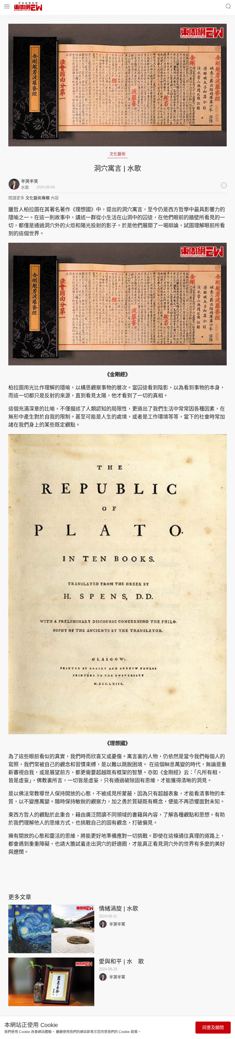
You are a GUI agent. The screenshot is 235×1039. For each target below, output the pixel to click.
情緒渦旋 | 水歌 (118, 908)
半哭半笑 (117, 924)
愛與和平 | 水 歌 (121, 961)
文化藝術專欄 (38, 198)
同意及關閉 (213, 1027)
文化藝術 (117, 154)
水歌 (25, 187)
